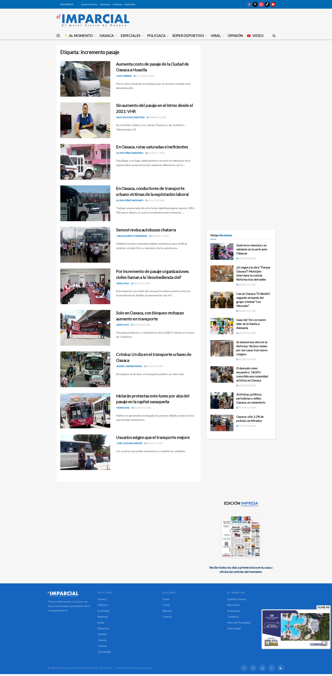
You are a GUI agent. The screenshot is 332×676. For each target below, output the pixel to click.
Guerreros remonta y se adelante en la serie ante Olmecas (251, 249)
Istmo (165, 599)
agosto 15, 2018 (155, 153)
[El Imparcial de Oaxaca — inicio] (69, 594)
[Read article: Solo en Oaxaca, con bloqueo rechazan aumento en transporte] (85, 328)
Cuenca (167, 616)
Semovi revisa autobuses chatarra (146, 229)
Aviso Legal (234, 628)
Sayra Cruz (122, 283)
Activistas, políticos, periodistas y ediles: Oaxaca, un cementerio (250, 398)
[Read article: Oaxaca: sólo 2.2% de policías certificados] (221, 423)
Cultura (102, 645)
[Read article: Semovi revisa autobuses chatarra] (85, 245)
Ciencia (102, 640)
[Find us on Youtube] (273, 4)
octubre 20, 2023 (144, 76)
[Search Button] (274, 35)
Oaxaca (107, 35)
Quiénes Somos (89, 4)
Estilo (101, 622)
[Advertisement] (241, 72)
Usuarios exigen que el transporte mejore (153, 437)
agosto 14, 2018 (155, 200)
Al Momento (81, 35)
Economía (103, 610)
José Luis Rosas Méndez (129, 443)
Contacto (117, 4)
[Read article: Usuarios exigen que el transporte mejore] (85, 452)
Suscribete (67, 4)
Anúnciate (129, 4)
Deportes (103, 628)
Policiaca (156, 35)
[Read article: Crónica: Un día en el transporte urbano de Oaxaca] (85, 369)
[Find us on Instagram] (261, 4)
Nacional (103, 616)
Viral (216, 35)
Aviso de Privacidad (238, 622)
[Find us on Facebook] (249, 4)
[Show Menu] (58, 35)
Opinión (235, 35)
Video (257, 35)
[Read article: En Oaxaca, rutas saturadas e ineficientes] (85, 162)
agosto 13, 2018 (142, 407)
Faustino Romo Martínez (130, 117)
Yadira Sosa (122, 407)
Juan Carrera (124, 76)
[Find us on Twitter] (255, 4)
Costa (166, 604)
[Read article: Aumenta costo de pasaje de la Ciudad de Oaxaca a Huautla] (85, 79)
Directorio (105, 4)
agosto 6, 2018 (154, 443)
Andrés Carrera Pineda (129, 366)
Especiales (130, 35)
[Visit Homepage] (92, 20)
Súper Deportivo (188, 35)
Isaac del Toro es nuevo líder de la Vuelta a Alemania (251, 324)
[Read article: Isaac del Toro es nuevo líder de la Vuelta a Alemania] (221, 326)
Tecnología (104, 651)
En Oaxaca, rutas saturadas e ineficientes (152, 146)
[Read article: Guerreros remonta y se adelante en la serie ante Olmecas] (221, 251)
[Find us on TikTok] (267, 4)
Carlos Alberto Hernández (131, 236)
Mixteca (167, 610)
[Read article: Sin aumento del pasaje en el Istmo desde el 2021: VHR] (85, 120)
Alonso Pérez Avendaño (129, 153)
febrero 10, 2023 (157, 117)
